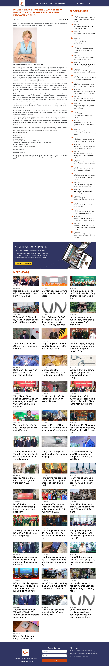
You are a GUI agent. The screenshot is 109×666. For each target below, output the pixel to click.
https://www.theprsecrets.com (26, 146)
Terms (18, 661)
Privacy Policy (24, 661)
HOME (37, 3)
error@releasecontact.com (20, 157)
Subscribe (54, 660)
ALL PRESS (53, 3)
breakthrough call (57, 77)
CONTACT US (62, 3)
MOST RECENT (44, 3)
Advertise (31, 661)
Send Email (20, 139)
